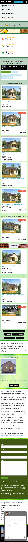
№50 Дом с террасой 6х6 (8, 127)
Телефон (3, 449)
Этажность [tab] (16, 66)
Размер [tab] (10, 66)
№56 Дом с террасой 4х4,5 (8, 101)
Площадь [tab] (5, 69)
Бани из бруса (8, 334)
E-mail (2, 455)
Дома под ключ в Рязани (16, 25)
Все (23, 66)
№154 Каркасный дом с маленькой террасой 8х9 (14, 317)
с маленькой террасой (6, 71)
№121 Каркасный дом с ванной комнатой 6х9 (13, 204)
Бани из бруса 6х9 (19, 337)
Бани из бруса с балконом (10, 337)
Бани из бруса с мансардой (18, 334)
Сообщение (3, 460)
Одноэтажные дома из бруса (9, 331)
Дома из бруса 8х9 (20, 331)
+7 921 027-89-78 (6, 2)
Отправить (4, 477)
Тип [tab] (4, 66)
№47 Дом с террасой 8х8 (8, 234)
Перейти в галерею (14, 385)
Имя (2, 444)
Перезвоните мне (18, 1)
